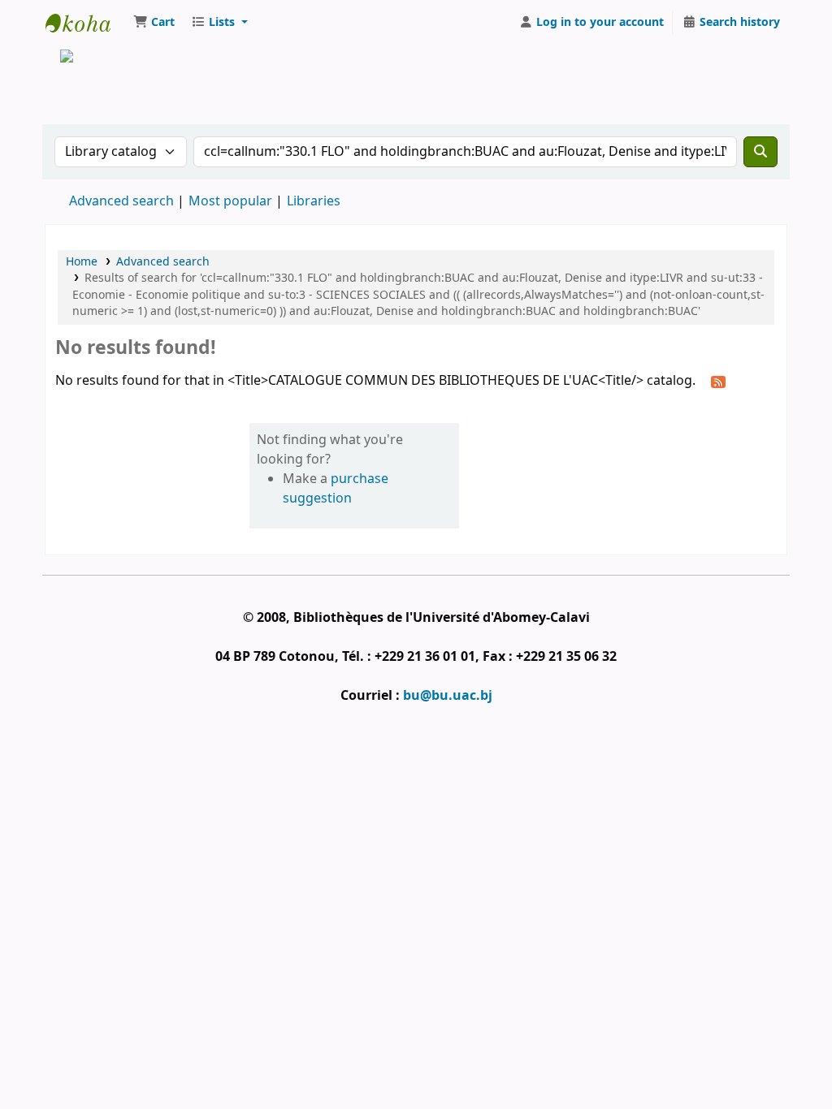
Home (82, 261)
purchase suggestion (335, 488)
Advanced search (121, 201)
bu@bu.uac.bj (447, 696)
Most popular (230, 201)
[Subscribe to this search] (718, 381)
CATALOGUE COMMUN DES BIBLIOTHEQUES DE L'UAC (86, 22)
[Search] (760, 151)
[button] (154, 22)
